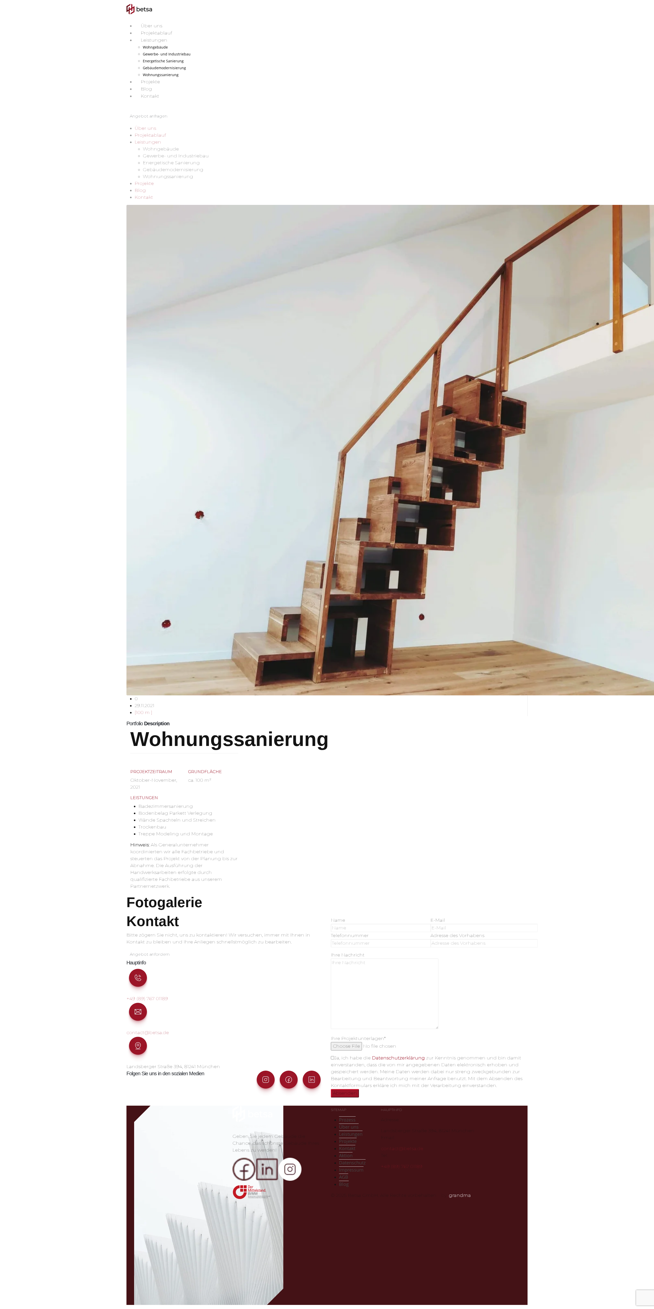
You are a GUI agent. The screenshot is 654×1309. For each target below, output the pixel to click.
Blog (146, 89)
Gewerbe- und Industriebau (167, 54)
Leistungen (154, 40)
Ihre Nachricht (348, 955)
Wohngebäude (155, 47)
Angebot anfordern (150, 954)
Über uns (151, 26)
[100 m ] (143, 712)
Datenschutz (352, 1163)
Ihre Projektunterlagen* (358, 1038)
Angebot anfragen (148, 116)
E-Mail (437, 920)
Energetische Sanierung (163, 61)
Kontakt (150, 96)
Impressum (351, 1170)
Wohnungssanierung (161, 74)
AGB (343, 1177)
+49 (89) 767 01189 (147, 998)
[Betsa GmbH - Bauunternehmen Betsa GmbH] (139, 9)
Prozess (347, 1120)
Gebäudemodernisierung (164, 67)
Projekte (150, 82)
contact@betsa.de (147, 1032)
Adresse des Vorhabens (457, 935)
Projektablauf (156, 33)
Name (338, 920)
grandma (459, 1195)
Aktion (346, 1155)
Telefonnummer (350, 935)
